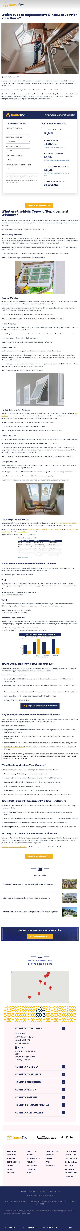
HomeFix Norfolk (26, 1066)
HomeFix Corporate (28, 1028)
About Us (31, 1151)
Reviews (30, 1155)
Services (11, 1151)
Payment (50, 1155)
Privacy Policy (54, 1192)
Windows (11, 1155)
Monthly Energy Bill (14, 146)
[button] (47, 976)
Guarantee (32, 1165)
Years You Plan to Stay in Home (18, 165)
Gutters (10, 1173)
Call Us (12, 1227)
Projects (31, 1162)
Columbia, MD (71, 1173)
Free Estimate (32, 1227)
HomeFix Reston (25, 1089)
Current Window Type (15, 137)
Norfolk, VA (70, 1155)
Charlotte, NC (71, 1158)
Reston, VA (70, 1165)
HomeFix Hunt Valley (29, 1112)
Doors (10, 1169)
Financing (31, 1169)
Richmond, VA (71, 1162)
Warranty (50, 1165)
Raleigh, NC (70, 1169)
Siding (10, 1165)
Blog (29, 1173)
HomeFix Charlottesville (32, 1105)
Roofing (11, 1158)
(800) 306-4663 (48, 1138)
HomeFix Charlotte (28, 1074)
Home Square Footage (14, 156)
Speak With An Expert (37, 205)
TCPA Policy (42, 1192)
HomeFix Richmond (28, 1082)
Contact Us (52, 1151)
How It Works (33, 1158)
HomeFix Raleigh (26, 1097)
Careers (49, 1158)
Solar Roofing (13, 1162)
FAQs (48, 1162)
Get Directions (22, 1043)
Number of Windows (14, 128)
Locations (70, 1151)
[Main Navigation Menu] (75, 5)
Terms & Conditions (27, 1192)
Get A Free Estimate (38, 936)
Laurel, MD (69, 1176)
